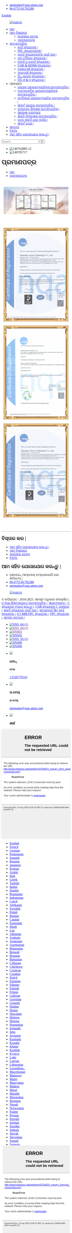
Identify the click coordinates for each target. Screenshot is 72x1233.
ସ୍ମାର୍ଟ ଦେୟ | (26, 123)
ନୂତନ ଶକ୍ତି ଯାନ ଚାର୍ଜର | (33, 120)
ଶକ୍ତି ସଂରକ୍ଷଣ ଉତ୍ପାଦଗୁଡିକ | (37, 116)
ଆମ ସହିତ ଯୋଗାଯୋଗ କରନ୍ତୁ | (29, 134)
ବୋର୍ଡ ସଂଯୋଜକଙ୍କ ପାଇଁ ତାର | (37, 54)
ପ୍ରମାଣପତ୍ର (26, 40)
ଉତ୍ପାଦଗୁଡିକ (18, 43)
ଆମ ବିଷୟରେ (18, 32)
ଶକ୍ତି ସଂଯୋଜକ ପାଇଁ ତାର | (21, 610)
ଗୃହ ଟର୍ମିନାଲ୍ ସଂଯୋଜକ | (32, 58)
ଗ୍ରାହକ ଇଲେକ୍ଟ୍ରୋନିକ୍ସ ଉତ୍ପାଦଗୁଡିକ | (44, 87)
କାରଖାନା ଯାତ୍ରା (28, 36)
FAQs (13, 130)
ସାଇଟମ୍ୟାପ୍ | (57, 603)
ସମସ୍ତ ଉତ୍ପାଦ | (14, 617)
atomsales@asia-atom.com (26, 5)
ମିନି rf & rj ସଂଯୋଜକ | (31, 80)
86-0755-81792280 (22, 8)
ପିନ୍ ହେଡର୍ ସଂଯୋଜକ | (31, 76)
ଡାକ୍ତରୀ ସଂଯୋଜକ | (30, 72)
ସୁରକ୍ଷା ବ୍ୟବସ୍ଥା (29, 112)
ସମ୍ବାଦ (14, 127)
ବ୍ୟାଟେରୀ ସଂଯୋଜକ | (31, 69)
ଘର (12, 29)
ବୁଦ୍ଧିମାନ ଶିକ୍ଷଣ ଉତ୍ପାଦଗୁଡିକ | (39, 109)
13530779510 (18, 677)
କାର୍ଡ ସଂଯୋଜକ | (28, 47)
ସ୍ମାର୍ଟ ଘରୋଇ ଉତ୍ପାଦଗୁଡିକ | (36, 105)
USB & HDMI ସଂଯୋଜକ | (34, 65)
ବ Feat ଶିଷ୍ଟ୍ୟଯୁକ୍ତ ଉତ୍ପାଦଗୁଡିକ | (24, 603)
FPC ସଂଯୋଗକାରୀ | (30, 51)
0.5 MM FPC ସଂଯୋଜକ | (33, 614)
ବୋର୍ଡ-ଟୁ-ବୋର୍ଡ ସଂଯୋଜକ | (34, 61)
